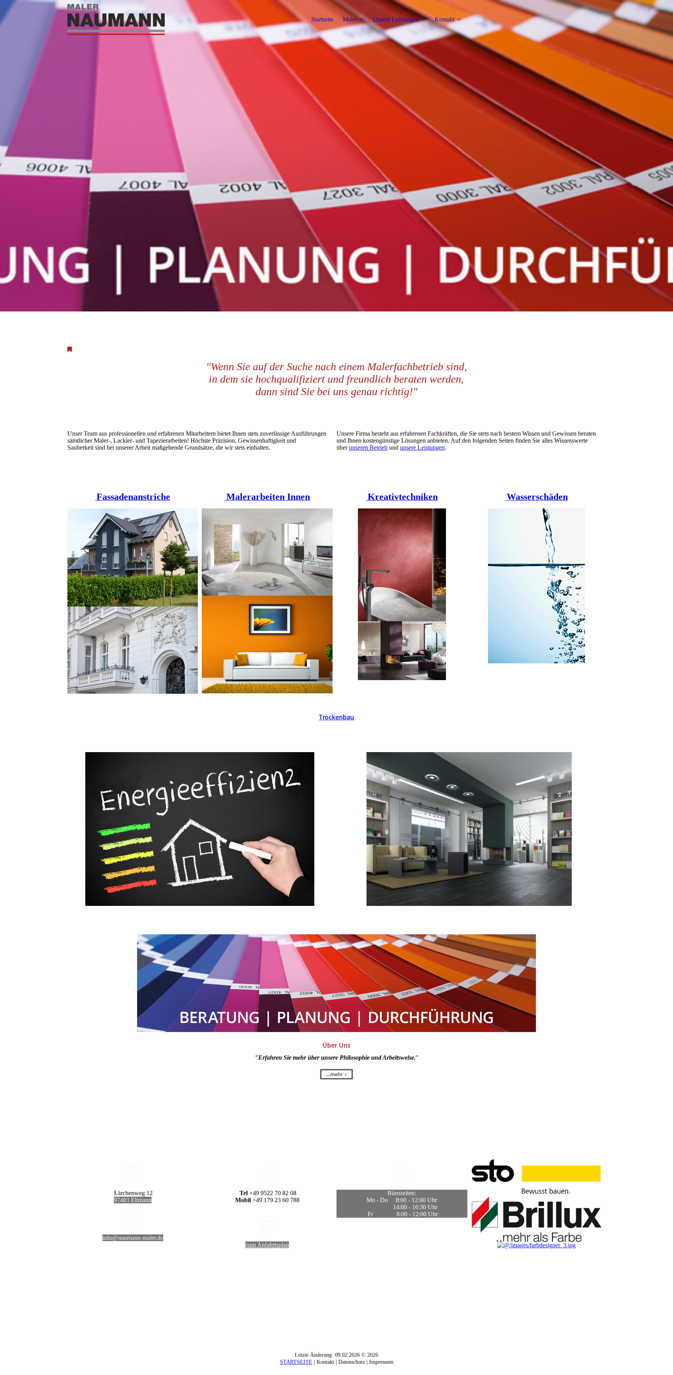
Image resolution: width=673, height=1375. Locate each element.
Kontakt (445, 19)
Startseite (322, 19)
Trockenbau (336, 717)
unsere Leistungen (422, 447)
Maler (350, 19)
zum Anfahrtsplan (267, 1244)
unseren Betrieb (368, 447)
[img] (116, 19)
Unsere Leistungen (396, 19)
